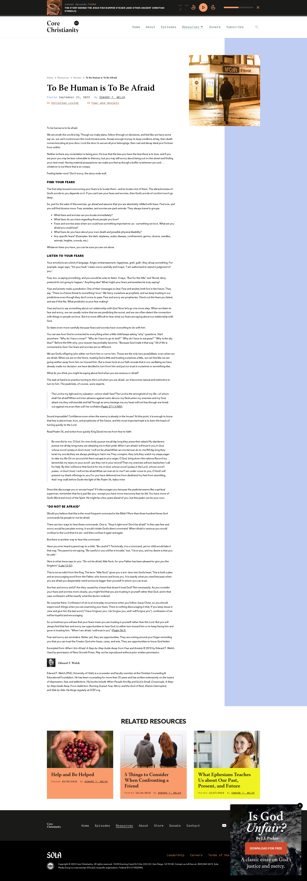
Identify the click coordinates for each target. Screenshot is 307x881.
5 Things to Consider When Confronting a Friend (147, 780)
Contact (193, 825)
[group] (216, 7)
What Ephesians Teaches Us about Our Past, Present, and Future (224, 780)
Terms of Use (219, 855)
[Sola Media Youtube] (224, 825)
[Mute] (221, 7)
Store (159, 825)
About (150, 26)
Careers (196, 855)
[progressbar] (153, 15)
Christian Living (65, 103)
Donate (215, 26)
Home (136, 26)
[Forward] (213, 7)
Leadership (175, 855)
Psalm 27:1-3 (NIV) (111, 406)
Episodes (168, 26)
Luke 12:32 (65, 565)
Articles (77, 77)
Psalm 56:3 (118, 630)
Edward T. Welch (112, 97)
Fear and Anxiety (105, 103)
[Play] (203, 7)
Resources (190, 26)
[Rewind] (193, 7)
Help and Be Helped (72, 775)
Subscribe (235, 26)
